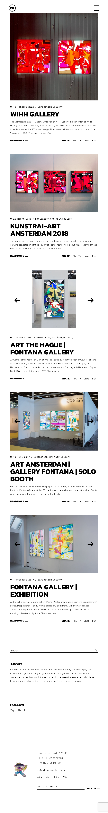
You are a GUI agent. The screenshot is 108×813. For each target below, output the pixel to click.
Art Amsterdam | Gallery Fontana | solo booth (53, 471)
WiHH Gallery (34, 114)
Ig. (12, 710)
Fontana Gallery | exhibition (43, 590)
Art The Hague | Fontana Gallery (42, 348)
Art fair (55, 218)
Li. (26, 710)
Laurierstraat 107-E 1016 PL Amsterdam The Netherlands (52, 757)
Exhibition (45, 106)
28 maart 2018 (22, 218)
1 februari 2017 (23, 579)
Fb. (19, 710)
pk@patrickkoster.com (51, 769)
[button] (17, 183)
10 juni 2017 (21, 456)
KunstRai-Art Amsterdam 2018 (39, 230)
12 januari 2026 (23, 106)
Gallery (58, 106)
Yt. (65, 776)
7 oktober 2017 (23, 337)
